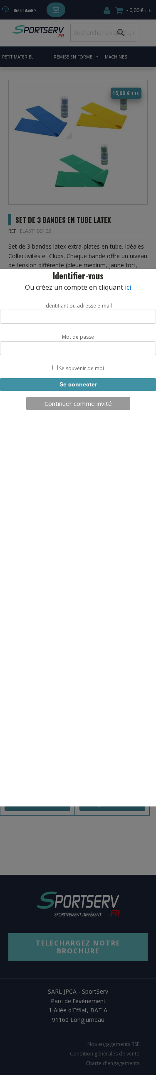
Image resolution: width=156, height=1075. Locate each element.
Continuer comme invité (78, 403)
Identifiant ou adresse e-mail (78, 305)
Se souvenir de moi (81, 368)
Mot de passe (78, 336)
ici (128, 287)
